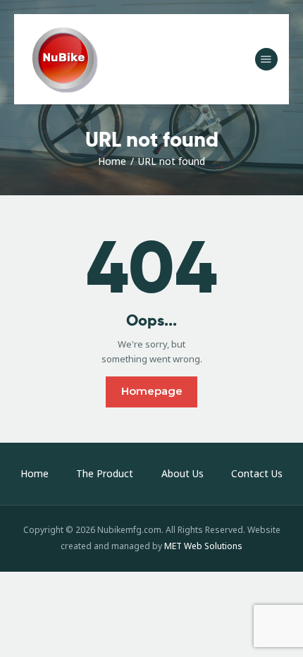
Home (112, 161)
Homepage (152, 391)
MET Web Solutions (203, 546)
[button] (266, 59)
